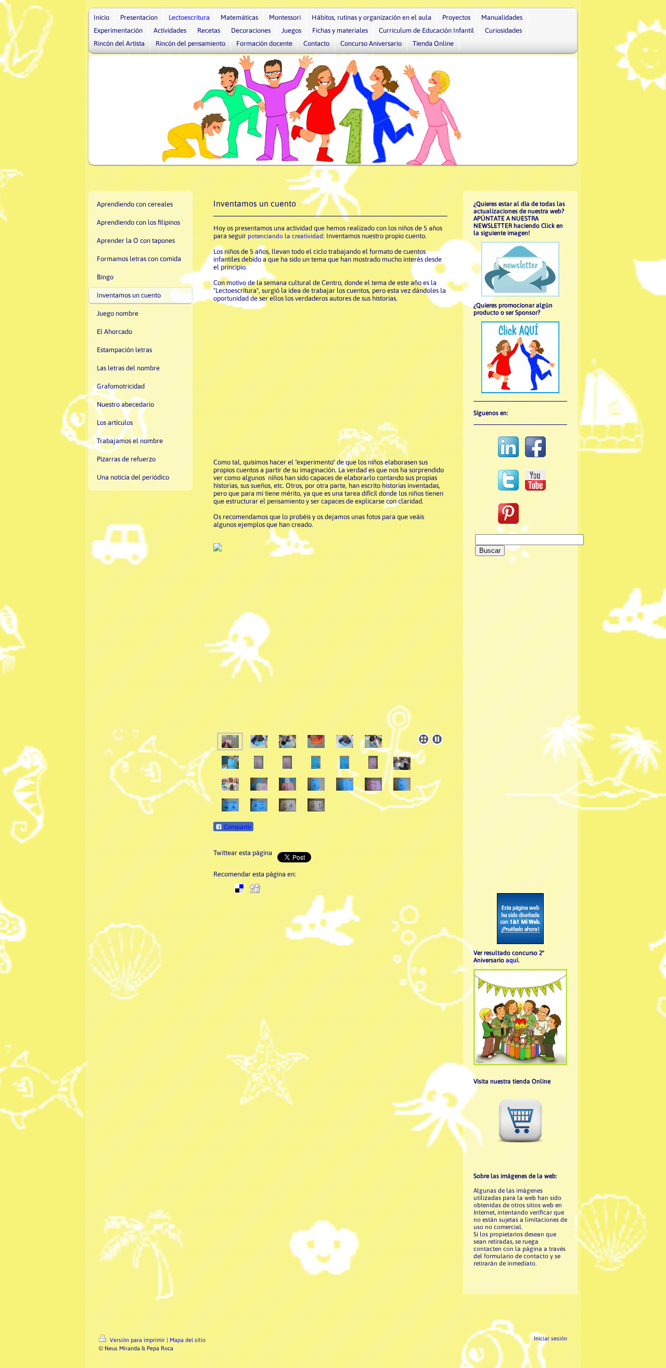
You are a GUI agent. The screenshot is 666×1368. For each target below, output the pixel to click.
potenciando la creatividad (285, 236)
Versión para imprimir (137, 1340)
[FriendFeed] (364, 888)
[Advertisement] (330, 380)
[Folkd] (286, 888)
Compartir (236, 827)
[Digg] (255, 888)
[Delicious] (239, 888)
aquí (512, 960)
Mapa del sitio (188, 1340)
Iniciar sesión (550, 1338)
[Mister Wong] (302, 888)
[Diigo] (348, 888)
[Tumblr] (333, 888)
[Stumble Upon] (317, 888)
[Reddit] (270, 888)
